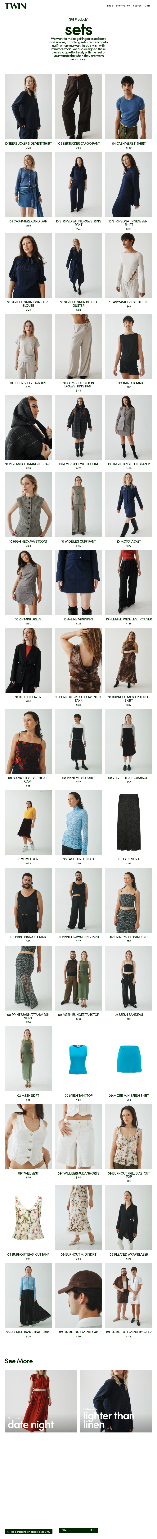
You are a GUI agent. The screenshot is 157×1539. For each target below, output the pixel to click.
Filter (64, 1530)
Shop (110, 5)
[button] (41, 1401)
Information (123, 5)
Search (137, 5)
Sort (92, 1530)
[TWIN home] (15, 6)
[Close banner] (8, 1532)
